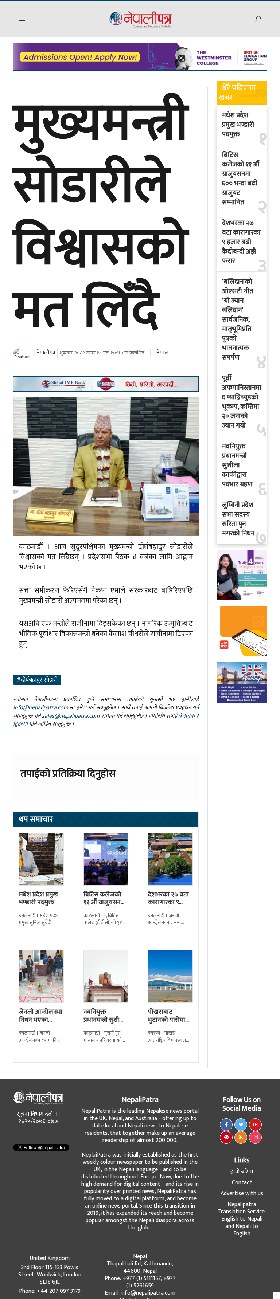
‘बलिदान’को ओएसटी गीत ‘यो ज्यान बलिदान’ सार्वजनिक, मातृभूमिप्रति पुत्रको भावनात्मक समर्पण (237, 319)
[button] (22, 19)
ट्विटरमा (20, 724)
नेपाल (162, 353)
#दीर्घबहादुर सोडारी (37, 680)
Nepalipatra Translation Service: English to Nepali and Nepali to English (242, 1219)
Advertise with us (242, 1193)
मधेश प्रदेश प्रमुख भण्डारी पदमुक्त (38, 898)
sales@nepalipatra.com (71, 716)
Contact (242, 1183)
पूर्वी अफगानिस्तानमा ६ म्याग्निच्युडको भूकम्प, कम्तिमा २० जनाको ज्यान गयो (241, 402)
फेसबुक (187, 716)
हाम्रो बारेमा (241, 1172)
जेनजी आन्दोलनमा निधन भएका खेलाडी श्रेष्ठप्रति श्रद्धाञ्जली (40, 1023)
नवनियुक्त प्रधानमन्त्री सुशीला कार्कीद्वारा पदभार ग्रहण (104, 1023)
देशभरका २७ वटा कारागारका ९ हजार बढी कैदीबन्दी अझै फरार (241, 242)
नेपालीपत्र (46, 352)
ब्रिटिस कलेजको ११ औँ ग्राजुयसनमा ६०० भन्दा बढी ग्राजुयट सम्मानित (104, 906)
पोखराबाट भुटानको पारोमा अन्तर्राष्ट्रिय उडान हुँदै (167, 1023)
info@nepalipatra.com (40, 708)
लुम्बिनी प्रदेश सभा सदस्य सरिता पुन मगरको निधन (238, 519)
